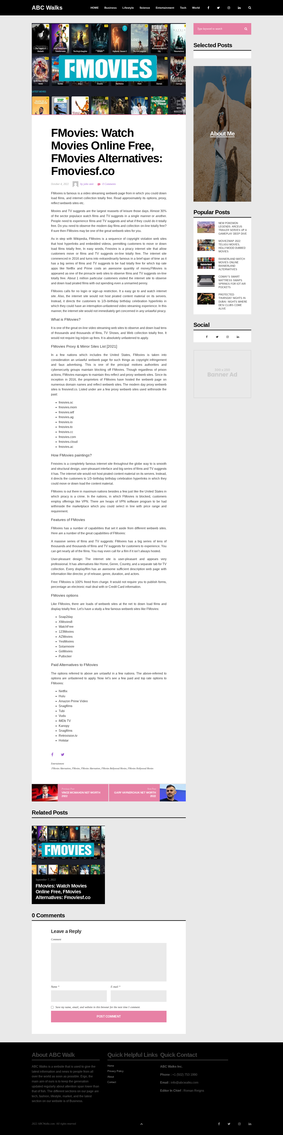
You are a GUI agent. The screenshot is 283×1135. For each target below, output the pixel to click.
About (110, 1076)
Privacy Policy (115, 1071)
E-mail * (115, 986)
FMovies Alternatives (90, 768)
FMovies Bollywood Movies (114, 768)
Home (110, 1065)
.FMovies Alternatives (61, 768)
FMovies (76, 768)
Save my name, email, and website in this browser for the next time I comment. (98, 1007)
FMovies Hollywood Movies (140, 768)
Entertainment (57, 763)
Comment (56, 939)
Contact (111, 1082)
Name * (55, 986)
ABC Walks (47, 7)
